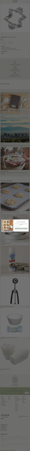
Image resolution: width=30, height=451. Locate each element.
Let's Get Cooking (21, 228)
